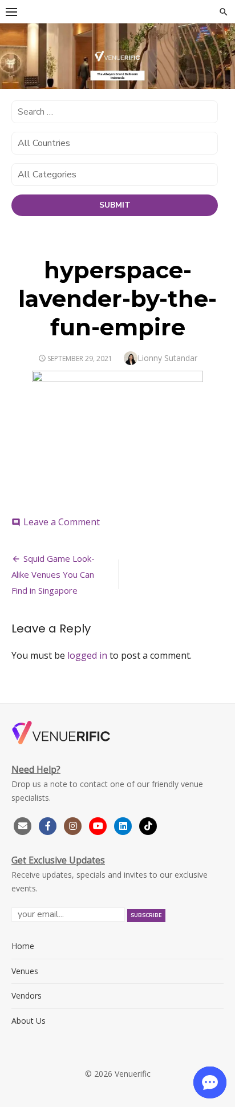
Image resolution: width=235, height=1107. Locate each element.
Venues (24, 971)
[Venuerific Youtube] (99, 824)
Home (22, 945)
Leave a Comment (61, 522)
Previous (14, 54)
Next (220, 54)
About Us (28, 1020)
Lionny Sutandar (167, 357)
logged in (87, 655)
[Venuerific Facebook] (48, 824)
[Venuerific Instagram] (74, 824)
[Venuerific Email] (22, 824)
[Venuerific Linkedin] (124, 824)
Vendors (26, 995)
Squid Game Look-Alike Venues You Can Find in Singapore (53, 574)
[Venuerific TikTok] (148, 824)
